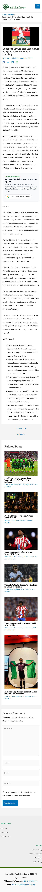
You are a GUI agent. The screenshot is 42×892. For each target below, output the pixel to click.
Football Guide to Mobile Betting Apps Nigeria (18, 517)
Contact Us (4, 832)
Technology (7, 520)
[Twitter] (8, 62)
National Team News (10, 484)
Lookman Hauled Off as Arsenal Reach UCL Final (18, 553)
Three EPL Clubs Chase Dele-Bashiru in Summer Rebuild (20, 586)
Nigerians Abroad (9, 696)
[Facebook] (4, 62)
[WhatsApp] (17, 62)
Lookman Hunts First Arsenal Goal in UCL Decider (20, 624)
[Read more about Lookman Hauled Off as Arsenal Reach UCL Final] (21, 538)
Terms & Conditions (35, 854)
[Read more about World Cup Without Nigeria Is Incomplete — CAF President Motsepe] (21, 463)
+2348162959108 (30, 881)
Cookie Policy (37, 862)
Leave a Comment (9, 559)
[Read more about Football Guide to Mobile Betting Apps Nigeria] (21, 502)
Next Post (21, 434)
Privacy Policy (37, 850)
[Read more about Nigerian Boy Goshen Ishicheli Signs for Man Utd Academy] (21, 662)
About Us (3, 828)
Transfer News (8, 589)
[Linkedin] (13, 62)
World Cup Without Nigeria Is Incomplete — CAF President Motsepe (17, 480)
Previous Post (21, 428)
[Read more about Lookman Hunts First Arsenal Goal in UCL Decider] (21, 608)
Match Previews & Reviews (12, 556)
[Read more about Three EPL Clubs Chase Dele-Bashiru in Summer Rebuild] (21, 573)
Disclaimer (38, 858)
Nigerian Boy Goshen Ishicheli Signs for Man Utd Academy (20, 693)
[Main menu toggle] (37, 6)
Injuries (14, 58)
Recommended (5, 836)
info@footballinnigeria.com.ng (23, 884)
